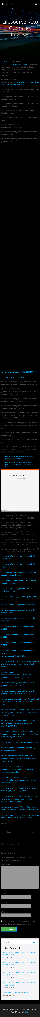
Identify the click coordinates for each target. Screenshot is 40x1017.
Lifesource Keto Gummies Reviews (14, 64)
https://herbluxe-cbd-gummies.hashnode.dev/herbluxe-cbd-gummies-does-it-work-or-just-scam (16, 675)
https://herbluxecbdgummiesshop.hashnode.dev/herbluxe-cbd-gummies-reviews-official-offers (20, 664)
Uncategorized (6, 61)
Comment (5, 865)
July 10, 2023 (16, 61)
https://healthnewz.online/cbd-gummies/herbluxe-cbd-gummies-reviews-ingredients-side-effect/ (18, 769)
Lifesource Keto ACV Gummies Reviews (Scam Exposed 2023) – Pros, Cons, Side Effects (18, 464)
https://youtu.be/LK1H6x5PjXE (13, 377)
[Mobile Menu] (36, 4)
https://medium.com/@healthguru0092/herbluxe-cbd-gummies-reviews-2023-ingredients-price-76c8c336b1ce (20, 723)
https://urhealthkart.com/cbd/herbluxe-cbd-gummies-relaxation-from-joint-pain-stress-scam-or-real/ (18, 758)
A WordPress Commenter (11, 992)
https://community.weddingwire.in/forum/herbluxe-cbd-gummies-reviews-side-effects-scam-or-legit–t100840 (20, 712)
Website (4, 912)
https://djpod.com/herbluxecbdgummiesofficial (19, 742)
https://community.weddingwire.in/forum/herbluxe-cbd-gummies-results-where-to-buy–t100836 (20, 702)
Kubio (26, 1012)
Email (4, 903)
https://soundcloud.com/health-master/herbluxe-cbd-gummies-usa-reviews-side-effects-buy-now (19, 780)
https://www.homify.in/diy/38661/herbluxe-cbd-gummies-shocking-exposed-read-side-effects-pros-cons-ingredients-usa (20, 734)
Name (4, 893)
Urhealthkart (7, 952)
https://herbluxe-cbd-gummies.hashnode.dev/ (19, 604)
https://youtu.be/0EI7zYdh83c (13, 656)
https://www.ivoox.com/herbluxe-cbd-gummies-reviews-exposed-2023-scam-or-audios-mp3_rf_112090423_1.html (20, 799)
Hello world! (27, 992)
